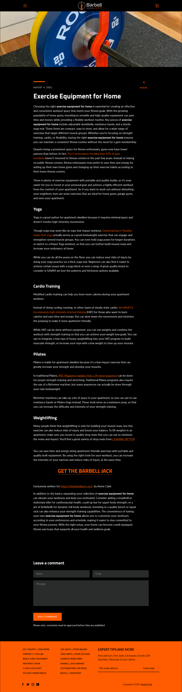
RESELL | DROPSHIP (70, 673)
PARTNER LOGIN (31, 663)
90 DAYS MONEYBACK (34, 673)
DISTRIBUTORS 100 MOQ (73, 668)
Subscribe (149, 668)
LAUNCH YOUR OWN (71, 659)
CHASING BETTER (123, 439)
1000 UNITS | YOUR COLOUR (75, 654)
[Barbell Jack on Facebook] (22, 684)
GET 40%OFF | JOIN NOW (36, 649)
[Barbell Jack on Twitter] (27, 684)
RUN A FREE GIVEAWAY (35, 659)
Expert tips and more (116, 649)
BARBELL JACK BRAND (72, 663)
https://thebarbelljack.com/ (77, 486)
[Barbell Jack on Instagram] (32, 684)
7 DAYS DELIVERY (32, 668)
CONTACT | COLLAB (33, 654)
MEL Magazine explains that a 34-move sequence (87, 375)
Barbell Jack (146, 684)
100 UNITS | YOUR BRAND (73, 649)
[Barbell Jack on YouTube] (37, 684)
